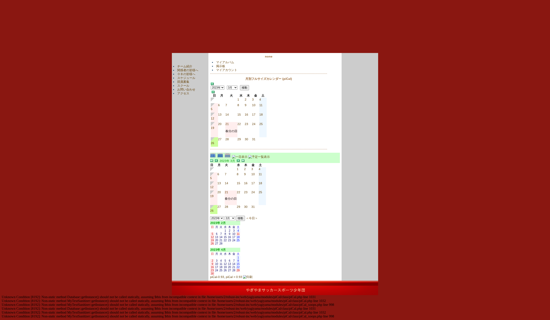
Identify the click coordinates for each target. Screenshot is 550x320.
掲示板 (220, 66)
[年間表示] (213, 156)
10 (253, 105)
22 (239, 124)
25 (261, 124)
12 (212, 118)
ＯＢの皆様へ (186, 74)
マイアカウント (226, 70)
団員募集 (183, 81)
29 (239, 139)
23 (246, 124)
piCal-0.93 (217, 277)
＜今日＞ (252, 218)
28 (227, 139)
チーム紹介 (184, 66)
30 (246, 139)
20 (220, 124)
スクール (183, 85)
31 (253, 139)
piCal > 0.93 (234, 277)
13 (220, 114)
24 (253, 124)
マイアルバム (225, 62)
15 (239, 114)
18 (261, 114)
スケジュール (186, 78)
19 (212, 128)
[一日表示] (240, 156)
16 (246, 114)
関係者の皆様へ (187, 70)
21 (227, 124)
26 (212, 143)
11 (261, 105)
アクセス (183, 93)
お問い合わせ (186, 89)
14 (227, 114)
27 (220, 139)
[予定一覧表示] (259, 156)
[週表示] (228, 156)
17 (253, 114)
